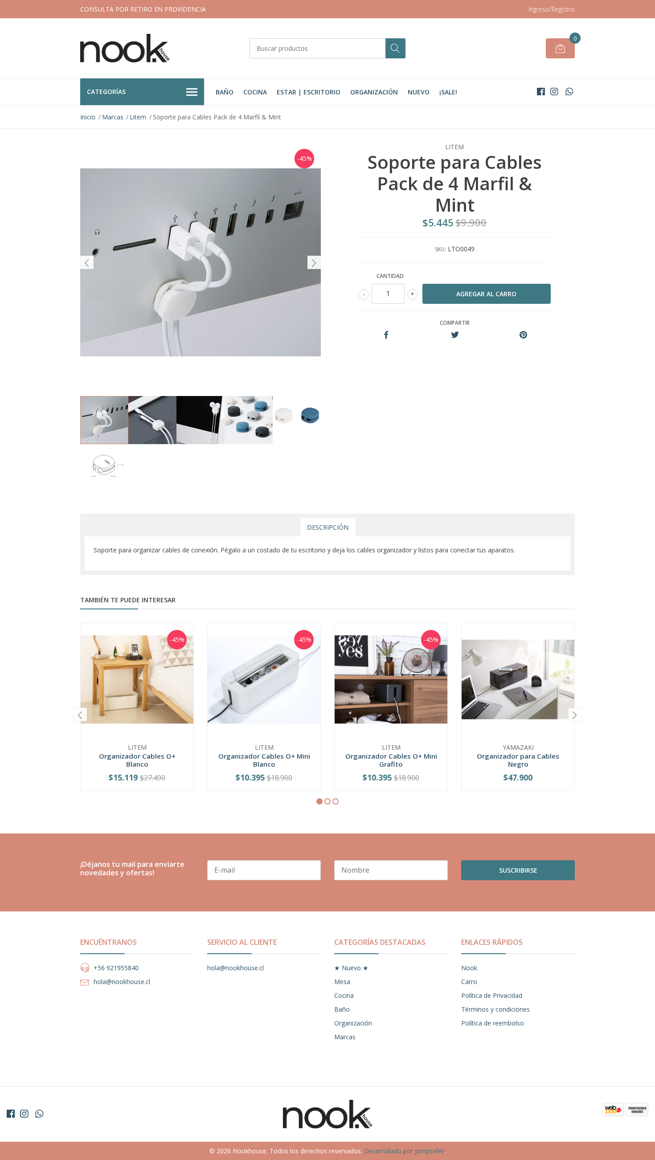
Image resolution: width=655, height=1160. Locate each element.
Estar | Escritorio (308, 92)
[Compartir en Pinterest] (523, 335)
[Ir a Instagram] (554, 92)
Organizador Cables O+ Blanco (137, 760)
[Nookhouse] (124, 48)
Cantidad (390, 276)
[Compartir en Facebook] (386, 335)
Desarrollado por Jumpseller (404, 1151)
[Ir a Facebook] (541, 92)
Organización (374, 92)
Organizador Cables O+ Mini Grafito (391, 760)
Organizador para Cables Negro (518, 760)
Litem (138, 117)
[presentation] (87, 262)
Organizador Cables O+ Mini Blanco (264, 760)
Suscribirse (518, 870)
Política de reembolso (492, 1023)
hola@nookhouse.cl (122, 981)
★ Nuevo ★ (351, 968)
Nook (469, 968)
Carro (469, 981)
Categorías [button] (106, 91)
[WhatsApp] (569, 92)
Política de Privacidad (491, 995)
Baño (224, 92)
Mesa (342, 981)
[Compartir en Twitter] (454, 335)
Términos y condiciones (495, 1009)
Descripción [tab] (327, 527)
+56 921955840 (116, 968)
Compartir (455, 323)
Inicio (87, 117)
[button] (319, 801)
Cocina (255, 92)
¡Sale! (448, 92)
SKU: (440, 249)
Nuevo (419, 92)
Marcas (112, 117)
